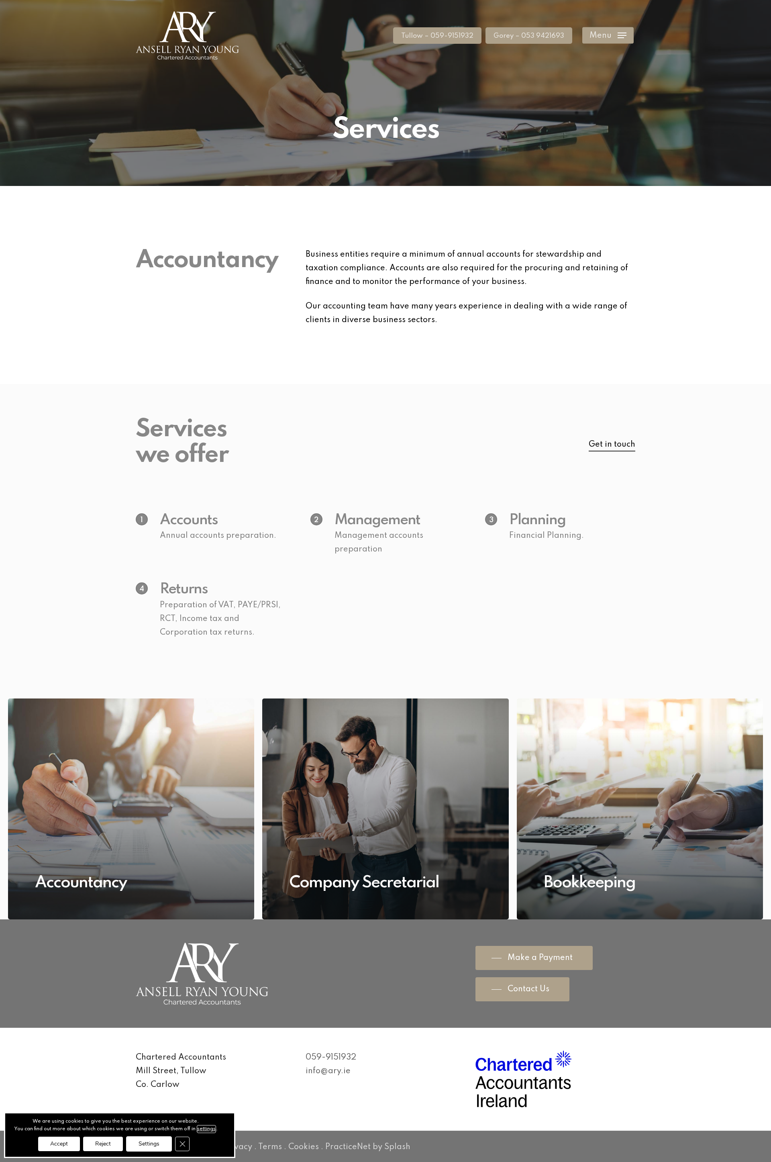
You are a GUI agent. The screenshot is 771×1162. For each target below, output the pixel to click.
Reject (103, 1144)
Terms (270, 1147)
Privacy (237, 1147)
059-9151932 (331, 1058)
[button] (608, 35)
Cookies (303, 1147)
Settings (149, 1144)
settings (206, 1129)
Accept (59, 1144)
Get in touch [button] (612, 445)
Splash (397, 1147)
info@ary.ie (328, 1071)
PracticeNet (348, 1147)
